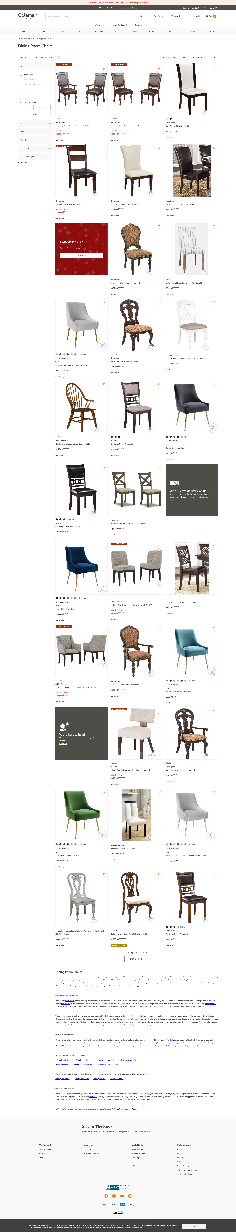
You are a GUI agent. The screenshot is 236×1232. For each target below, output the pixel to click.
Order (43, 1154)
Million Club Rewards (118, 25)
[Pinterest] (130, 1197)
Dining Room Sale (116, 1079)
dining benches (210, 1004)
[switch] (57, 57)
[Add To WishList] (104, 69)
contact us (93, 1097)
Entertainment (97, 31)
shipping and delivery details (125, 1109)
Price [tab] (22, 67)
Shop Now (81, 255)
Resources (138, 25)
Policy (182, 1162)
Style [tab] (22, 131)
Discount (138, 1154)
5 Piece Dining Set (62, 1060)
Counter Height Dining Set (108, 1064)
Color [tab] (22, 123)
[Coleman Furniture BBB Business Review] (118, 1189)
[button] (158, 16)
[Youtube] (122, 1197)
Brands (211, 31)
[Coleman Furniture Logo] (27, 18)
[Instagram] (114, 1197)
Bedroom (24, 31)
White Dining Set (61, 1064)
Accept (194, 1226)
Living (43, 31)
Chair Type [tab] (24, 148)
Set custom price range (28, 102)
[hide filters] (24, 57)
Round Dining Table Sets (83, 1064)
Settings (45, 1149)
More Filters (22, 163)
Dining (61, 31)
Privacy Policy (111, 1228)
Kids (115, 31)
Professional (98, 25)
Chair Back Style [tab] (27, 156)
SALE (193, 31)
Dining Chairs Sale (62, 1079)
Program (137, 1149)
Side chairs (65, 1004)
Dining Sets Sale (99, 1079)
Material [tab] (23, 140)
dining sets (174, 1040)
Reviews (184, 1174)
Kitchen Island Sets (128, 1060)
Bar (79, 31)
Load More (136, 959)
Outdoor (134, 31)
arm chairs (70, 1001)
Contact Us (214, 8)
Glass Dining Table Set (105, 1060)
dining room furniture (181, 1043)
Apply (35, 114)
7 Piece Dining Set (81, 1060)
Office (170, 31)
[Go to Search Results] (141, 16)
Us (87, 1149)
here (141, 1228)
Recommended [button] (198, 57)
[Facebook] (106, 1197)
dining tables (152, 1040)
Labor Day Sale (61, 131)
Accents (152, 31)
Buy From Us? (91, 1154)
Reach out (63, 744)
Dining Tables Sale (82, 1079)
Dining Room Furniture (26, 39)
